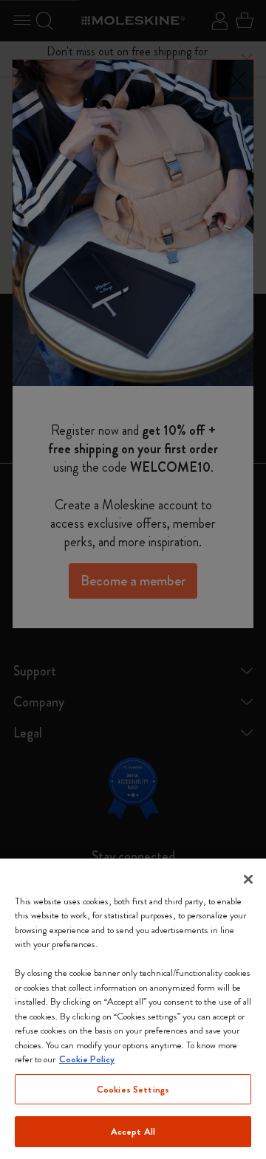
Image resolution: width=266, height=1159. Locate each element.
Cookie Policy (87, 1059)
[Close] (248, 879)
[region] (133, 1009)
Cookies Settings (133, 1089)
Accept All (133, 1131)
